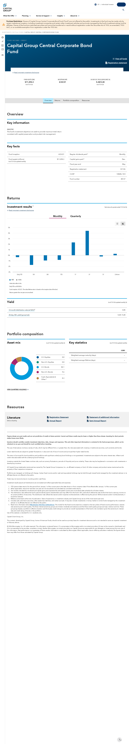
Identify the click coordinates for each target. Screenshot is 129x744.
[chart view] (123, 224)
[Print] (3, 37)
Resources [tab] (86, 100)
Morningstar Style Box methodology (42, 505)
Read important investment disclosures (26, 72)
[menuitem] (10, 16)
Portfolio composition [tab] (71, 100)
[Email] (3, 49)
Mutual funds (18, 32)
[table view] (117, 224)
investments (6, 32)
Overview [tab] (48, 100)
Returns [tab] (57, 100)
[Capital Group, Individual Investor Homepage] (18, 7)
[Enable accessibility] (119, 739)
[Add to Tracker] (3, 45)
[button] (3, 55)
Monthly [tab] (57, 216)
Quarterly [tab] (75, 216)
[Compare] (3, 41)
